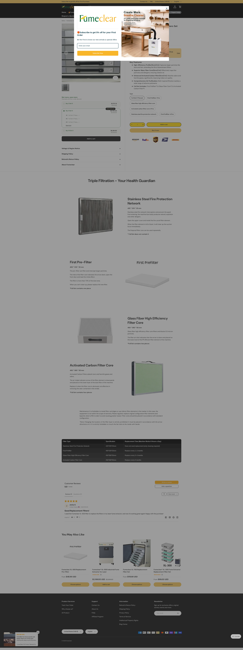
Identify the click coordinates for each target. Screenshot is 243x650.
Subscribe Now (98, 53)
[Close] (166, 8)
